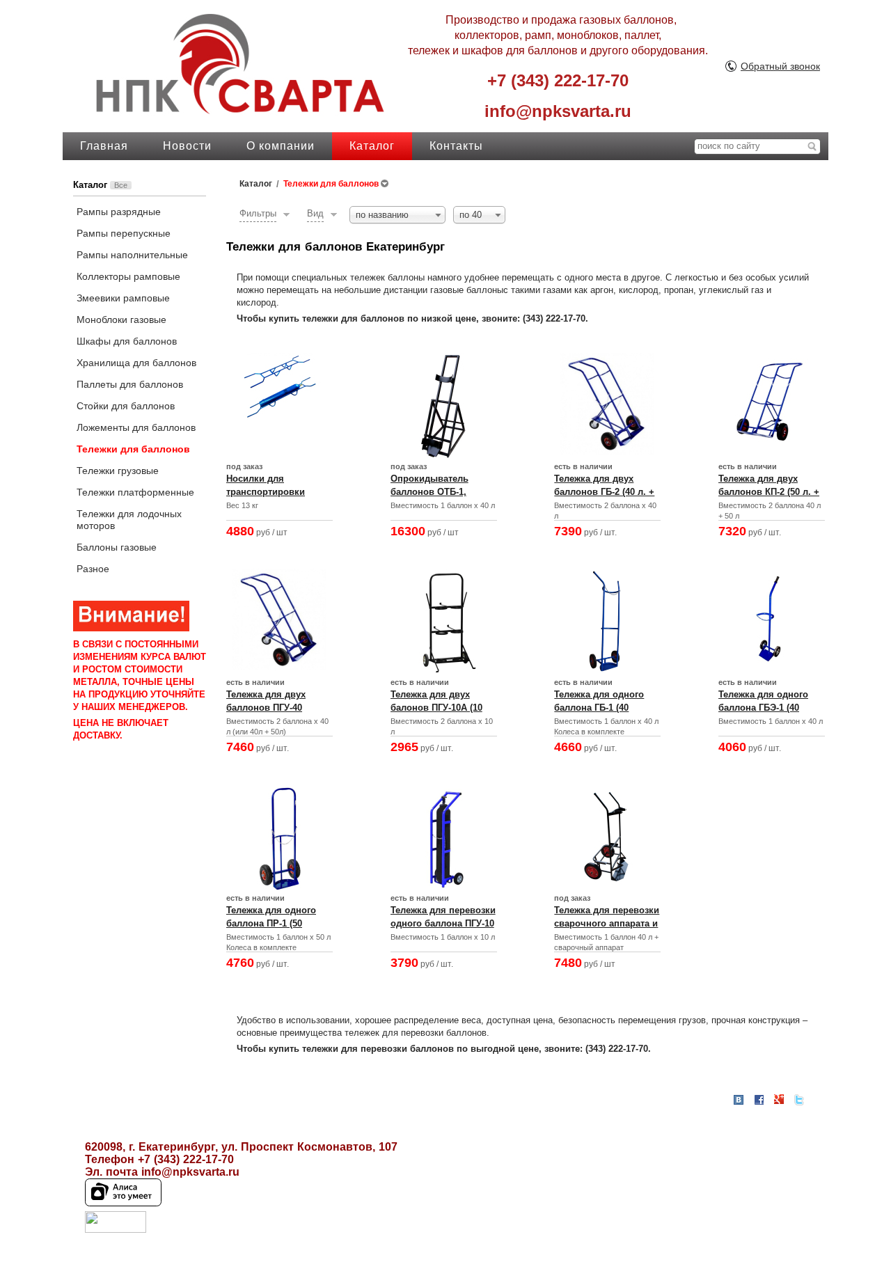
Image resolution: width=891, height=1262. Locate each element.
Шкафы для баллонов (127, 341)
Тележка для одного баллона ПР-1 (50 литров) (271, 923)
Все (120, 185)
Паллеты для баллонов (130, 384)
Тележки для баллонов (133, 449)
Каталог (372, 146)
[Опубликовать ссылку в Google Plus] (779, 1099)
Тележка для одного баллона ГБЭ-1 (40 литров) (763, 707)
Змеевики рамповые (123, 297)
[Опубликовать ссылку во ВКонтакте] (738, 1100)
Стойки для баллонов (126, 405)
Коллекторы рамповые (128, 276)
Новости (187, 146)
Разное (93, 568)
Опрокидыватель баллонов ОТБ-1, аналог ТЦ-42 (429, 491)
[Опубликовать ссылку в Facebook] (759, 1099)
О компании (280, 146)
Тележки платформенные (135, 492)
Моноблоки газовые (121, 319)
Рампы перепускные (124, 233)
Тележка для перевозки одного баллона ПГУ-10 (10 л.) (443, 923)
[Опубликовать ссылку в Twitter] (799, 1099)
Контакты (456, 146)
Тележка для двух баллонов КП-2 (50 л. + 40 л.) (768, 491)
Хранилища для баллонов (136, 362)
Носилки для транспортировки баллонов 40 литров (271, 491)
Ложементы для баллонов (136, 427)
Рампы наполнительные (132, 254)
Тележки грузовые (118, 470)
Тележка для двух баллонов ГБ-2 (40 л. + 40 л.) (604, 491)
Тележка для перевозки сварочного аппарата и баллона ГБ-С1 (606, 923)
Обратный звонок (780, 66)
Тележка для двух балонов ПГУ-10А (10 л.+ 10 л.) (436, 707)
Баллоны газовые (117, 547)
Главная (104, 146)
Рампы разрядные (119, 211)
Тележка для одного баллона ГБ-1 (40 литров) (599, 707)
